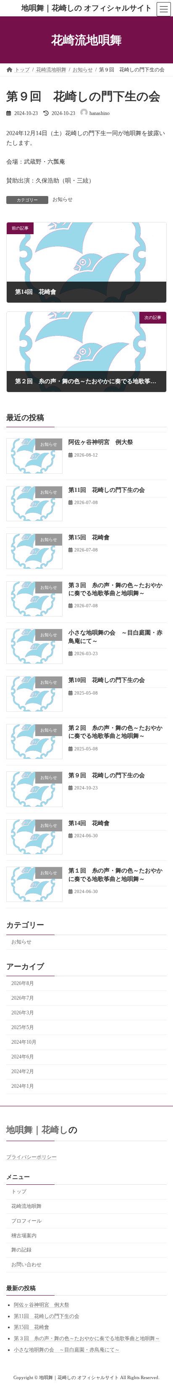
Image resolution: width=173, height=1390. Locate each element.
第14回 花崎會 (89, 823)
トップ (18, 1191)
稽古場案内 (24, 1235)
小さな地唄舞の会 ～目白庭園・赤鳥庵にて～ (67, 1349)
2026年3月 (22, 1012)
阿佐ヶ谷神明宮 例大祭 (100, 442)
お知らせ (62, 199)
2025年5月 (22, 1027)
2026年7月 (22, 998)
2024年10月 (24, 1042)
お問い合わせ (26, 1264)
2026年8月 (22, 983)
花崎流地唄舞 (26, 1206)
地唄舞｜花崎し (37, 1130)
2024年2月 (22, 1071)
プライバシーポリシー (31, 1157)
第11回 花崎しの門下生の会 (106, 489)
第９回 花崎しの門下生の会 (106, 775)
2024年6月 (22, 1057)
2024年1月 (22, 1086)
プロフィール (26, 1220)
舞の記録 (21, 1250)
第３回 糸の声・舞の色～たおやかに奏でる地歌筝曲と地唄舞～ (87, 1338)
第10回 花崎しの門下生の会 (106, 680)
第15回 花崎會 (89, 537)
